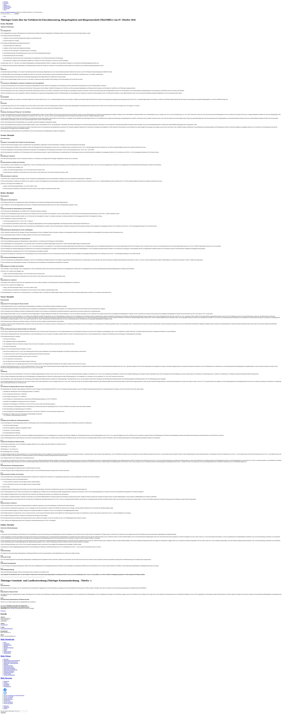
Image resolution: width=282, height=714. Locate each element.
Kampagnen (6, 681)
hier (13, 608)
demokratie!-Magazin (8, 647)
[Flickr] (8, 698)
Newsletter (6, 3)
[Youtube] (8, 696)
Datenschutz (6, 707)
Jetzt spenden (7, 8)
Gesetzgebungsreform (9, 672)
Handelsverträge (7, 673)
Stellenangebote (7, 653)
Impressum (6, 705)
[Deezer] (8, 703)
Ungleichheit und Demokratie (10, 669)
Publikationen (7, 5)
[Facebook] (5, 691)
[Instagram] (5, 694)
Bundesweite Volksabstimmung (11, 663)
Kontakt (5, 708)
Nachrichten (6, 685)
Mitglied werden (7, 7)
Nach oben (3, 610)
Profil (5, 642)
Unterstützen (6, 683)
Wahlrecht (6, 664)
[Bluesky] (14, 695)
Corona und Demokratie (9, 675)
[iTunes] (7, 700)
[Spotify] (8, 702)
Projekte (5, 682)
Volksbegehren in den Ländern (11, 661)
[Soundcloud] (8, 699)
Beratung (6, 1)
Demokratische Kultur (9, 667)
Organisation (6, 643)
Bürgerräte (6, 659)
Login (5, 9)
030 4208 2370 (4, 624)
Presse (5, 4)
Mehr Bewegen (6, 678)
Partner (5, 650)
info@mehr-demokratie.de (7, 628)
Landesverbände (7, 651)
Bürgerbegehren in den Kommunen (12, 660)
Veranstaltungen (7, 686)
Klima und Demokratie (9, 671)
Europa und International (9, 668)
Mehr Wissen (6, 656)
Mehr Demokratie (7, 639)
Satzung (5, 649)
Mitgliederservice (8, 645)
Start (5, 16)
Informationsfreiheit (8, 665)
